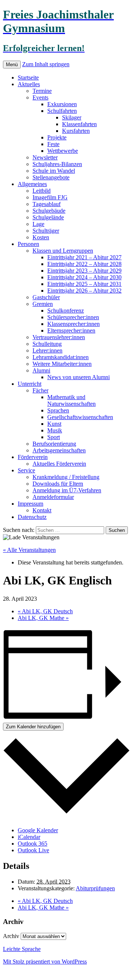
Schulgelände (48, 217)
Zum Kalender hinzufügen (33, 726)
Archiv (11, 936)
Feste (53, 144)
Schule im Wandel (54, 171)
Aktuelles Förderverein (59, 464)
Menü (12, 64)
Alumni (41, 370)
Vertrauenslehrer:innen (59, 337)
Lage (38, 224)
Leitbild (42, 191)
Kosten (41, 237)
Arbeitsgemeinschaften (59, 450)
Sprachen (58, 410)
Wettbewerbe (62, 151)
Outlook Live (33, 850)
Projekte (56, 137)
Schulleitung (47, 344)
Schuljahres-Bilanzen (57, 164)
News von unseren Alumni (78, 377)
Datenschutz (32, 517)
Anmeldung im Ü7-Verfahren (67, 490)
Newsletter (45, 157)
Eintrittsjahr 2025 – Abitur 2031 (84, 284)
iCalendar (29, 837)
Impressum (30, 503)
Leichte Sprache (22, 949)
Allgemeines (32, 184)
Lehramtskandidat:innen (61, 357)
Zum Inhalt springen (45, 64)
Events (40, 97)
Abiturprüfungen (95, 888)
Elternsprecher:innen (71, 330)
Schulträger (46, 230)
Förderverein (33, 457)
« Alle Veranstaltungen (29, 550)
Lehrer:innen (47, 350)
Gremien (43, 304)
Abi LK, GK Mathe (43, 618)
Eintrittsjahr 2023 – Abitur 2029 (84, 270)
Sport (53, 437)
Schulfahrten (62, 111)
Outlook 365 (32, 843)
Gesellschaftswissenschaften (80, 417)
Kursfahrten (76, 131)
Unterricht (29, 384)
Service (26, 470)
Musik (54, 430)
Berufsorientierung (54, 444)
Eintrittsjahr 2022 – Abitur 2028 (84, 264)
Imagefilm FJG (50, 197)
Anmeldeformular (53, 497)
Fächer (40, 390)
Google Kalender (38, 830)
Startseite (28, 77)
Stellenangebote (51, 177)
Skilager (71, 117)
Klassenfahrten (79, 124)
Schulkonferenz (65, 310)
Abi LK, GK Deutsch (45, 611)
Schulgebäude (49, 211)
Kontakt (42, 510)
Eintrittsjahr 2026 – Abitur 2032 (84, 290)
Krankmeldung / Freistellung (66, 477)
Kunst (54, 424)
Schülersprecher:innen (73, 317)
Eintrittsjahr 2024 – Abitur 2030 (84, 277)
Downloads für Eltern (58, 483)
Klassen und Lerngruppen (63, 250)
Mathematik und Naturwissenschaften (71, 400)
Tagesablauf (47, 204)
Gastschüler (46, 297)
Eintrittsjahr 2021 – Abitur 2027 (84, 257)
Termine (42, 91)
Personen (28, 244)
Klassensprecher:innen (73, 324)
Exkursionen (62, 104)
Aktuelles (29, 84)
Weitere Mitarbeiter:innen (62, 364)
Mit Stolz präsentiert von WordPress (45, 961)
